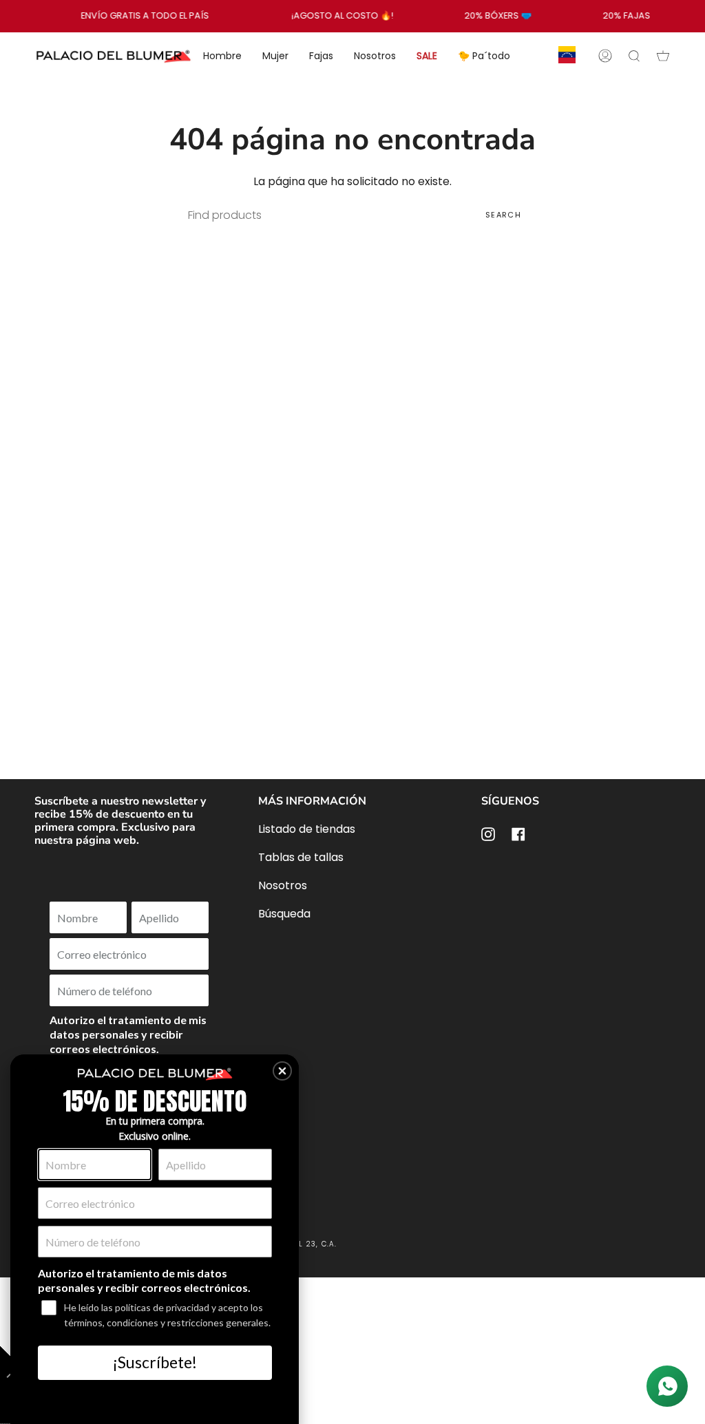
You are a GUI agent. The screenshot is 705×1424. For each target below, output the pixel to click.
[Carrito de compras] (663, 56)
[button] (282, 1071)
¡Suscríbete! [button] (155, 1362)
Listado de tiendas (306, 829)
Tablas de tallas (301, 857)
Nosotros (282, 885)
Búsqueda (284, 914)
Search (503, 214)
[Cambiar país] (567, 55)
